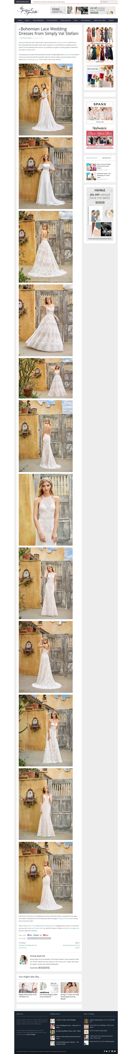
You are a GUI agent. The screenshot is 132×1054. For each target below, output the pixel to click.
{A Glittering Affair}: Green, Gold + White (68, 1031)
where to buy (32, 926)
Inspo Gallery (65, 20)
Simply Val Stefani (62, 42)
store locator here (37, 928)
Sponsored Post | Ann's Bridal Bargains (102, 1041)
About (27, 20)
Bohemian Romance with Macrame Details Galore (49, 2)
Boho (88, 173)
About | (42, 1051)
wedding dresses (49, 926)
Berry (88, 164)
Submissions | (55, 1051)
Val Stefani (69, 54)
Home (20, 20)
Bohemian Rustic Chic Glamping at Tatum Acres (104, 175)
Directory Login (99, 20)
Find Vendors (85, 20)
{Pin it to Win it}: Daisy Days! (98, 1030)
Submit (111, 20)
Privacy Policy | (63, 1051)
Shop (75, 20)
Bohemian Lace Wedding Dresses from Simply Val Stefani (48, 31)
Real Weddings (38, 20)
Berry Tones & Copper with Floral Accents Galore (104, 166)
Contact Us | (48, 1051)
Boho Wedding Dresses (31, 59)
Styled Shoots (52, 20)
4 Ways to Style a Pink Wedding (66, 1020)
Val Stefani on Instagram (69, 928)
